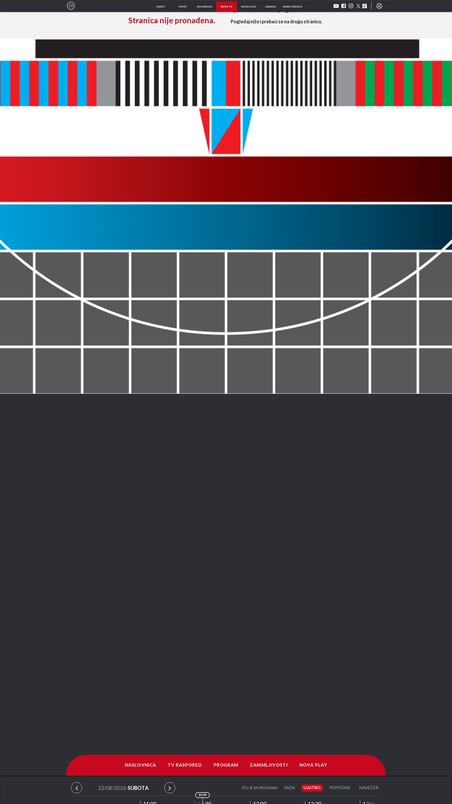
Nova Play (313, 765)
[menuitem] (379, 6)
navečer (368, 787)
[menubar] (379, 6)
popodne (340, 787)
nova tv (227, 6)
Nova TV (73, 6)
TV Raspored (185, 765)
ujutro (312, 787)
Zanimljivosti (269, 765)
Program (226, 765)
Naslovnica (140, 765)
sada (289, 787)
